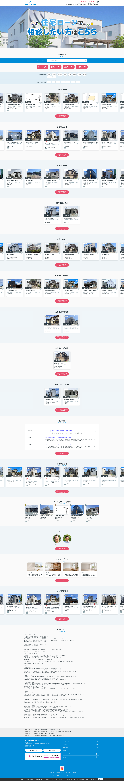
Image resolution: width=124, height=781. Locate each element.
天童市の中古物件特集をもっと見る (62, 337)
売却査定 (96, 4)
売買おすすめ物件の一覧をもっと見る (62, 491)
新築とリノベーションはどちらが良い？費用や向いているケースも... (59, 430)
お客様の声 (65, 747)
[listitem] (33, 102)
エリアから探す (43, 67)
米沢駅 (54, 77)
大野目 (63, 731)
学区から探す (82, 67)
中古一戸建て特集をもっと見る (62, 265)
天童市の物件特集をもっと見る (62, 155)
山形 (35, 735)
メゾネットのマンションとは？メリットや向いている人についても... (59, 444)
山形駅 (49, 74)
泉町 (57, 731)
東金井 (54, 735)
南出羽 (60, 735)
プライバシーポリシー (66, 772)
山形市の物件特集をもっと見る (62, 116)
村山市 (58, 729)
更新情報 (62, 453)
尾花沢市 (50, 729)
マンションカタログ (51, 772)
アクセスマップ (66, 753)
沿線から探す (56, 67)
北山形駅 (54, 74)
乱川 (51, 735)
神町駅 (84, 74)
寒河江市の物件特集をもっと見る (62, 228)
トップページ (66, 741)
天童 (48, 735)
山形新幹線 (41, 733)
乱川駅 (74, 74)
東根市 (42, 729)
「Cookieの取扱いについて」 (83, 779)
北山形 (38, 735)
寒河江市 (55, 729)
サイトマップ (74, 772)
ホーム (63, 4)
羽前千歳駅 (60, 74)
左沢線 (45, 733)
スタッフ (65, 744)
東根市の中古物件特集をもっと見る (62, 374)
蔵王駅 (65, 74)
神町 (57, 735)
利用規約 (58, 772)
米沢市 (46, 729)
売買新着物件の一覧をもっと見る (62, 619)
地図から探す (69, 67)
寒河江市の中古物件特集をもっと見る (62, 410)
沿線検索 (76, 4)
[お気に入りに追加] (3, 103)
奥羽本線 (36, 733)
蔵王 (46, 735)
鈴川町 (69, 731)
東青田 (59, 731)
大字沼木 (53, 731)
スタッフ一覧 (62, 548)
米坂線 (52, 733)
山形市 (35, 729)
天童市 (39, 729)
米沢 (63, 735)
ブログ (64, 750)
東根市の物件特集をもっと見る (62, 192)
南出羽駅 (49, 77)
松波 (39, 731)
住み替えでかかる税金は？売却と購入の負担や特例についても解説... (59, 437)
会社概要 (90, 4)
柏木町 (35, 731)
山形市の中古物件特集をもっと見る (62, 301)
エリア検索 (69, 4)
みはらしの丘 (48, 731)
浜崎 (66, 731)
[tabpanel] (62, 27)
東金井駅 (79, 74)
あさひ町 (42, 731)
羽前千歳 (42, 735)
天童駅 (70, 74)
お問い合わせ (83, 4)
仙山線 (49, 733)
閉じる (100, 779)
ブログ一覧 (62, 580)
